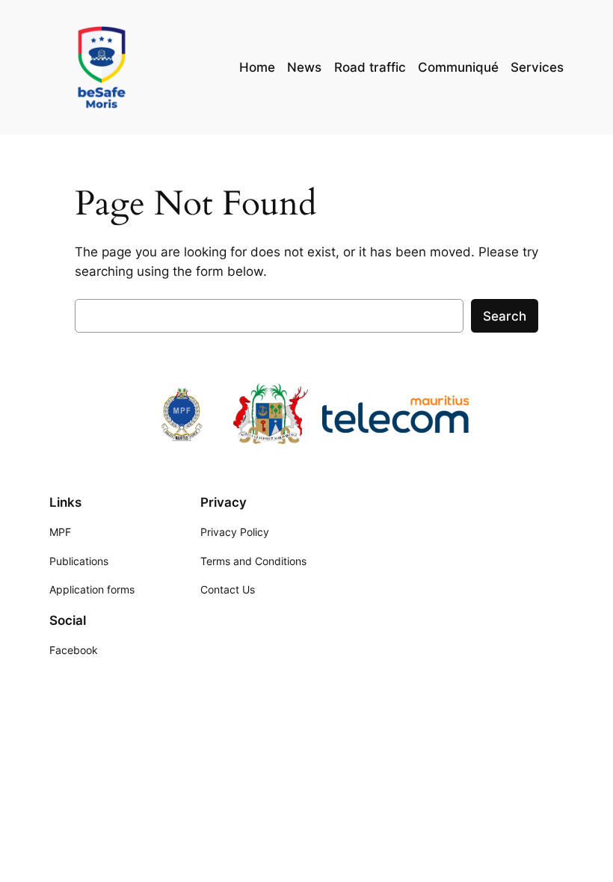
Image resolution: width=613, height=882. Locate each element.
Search (504, 316)
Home (257, 67)
